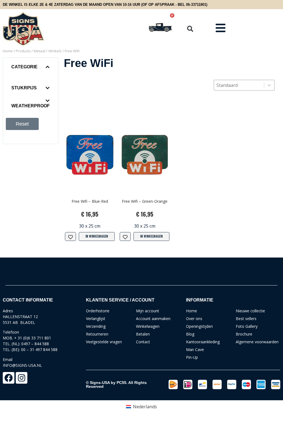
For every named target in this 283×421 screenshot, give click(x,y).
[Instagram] (21, 378)
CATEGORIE (24, 66)
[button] (190, 28)
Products (23, 50)
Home (8, 50)
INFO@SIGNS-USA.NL (22, 365)
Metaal (39, 50)
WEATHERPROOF (30, 105)
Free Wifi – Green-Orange (144, 201)
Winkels (55, 50)
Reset (22, 124)
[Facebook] (8, 378)
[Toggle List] (269, 85)
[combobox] (239, 85)
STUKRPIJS (24, 87)
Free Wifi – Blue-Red (90, 201)
